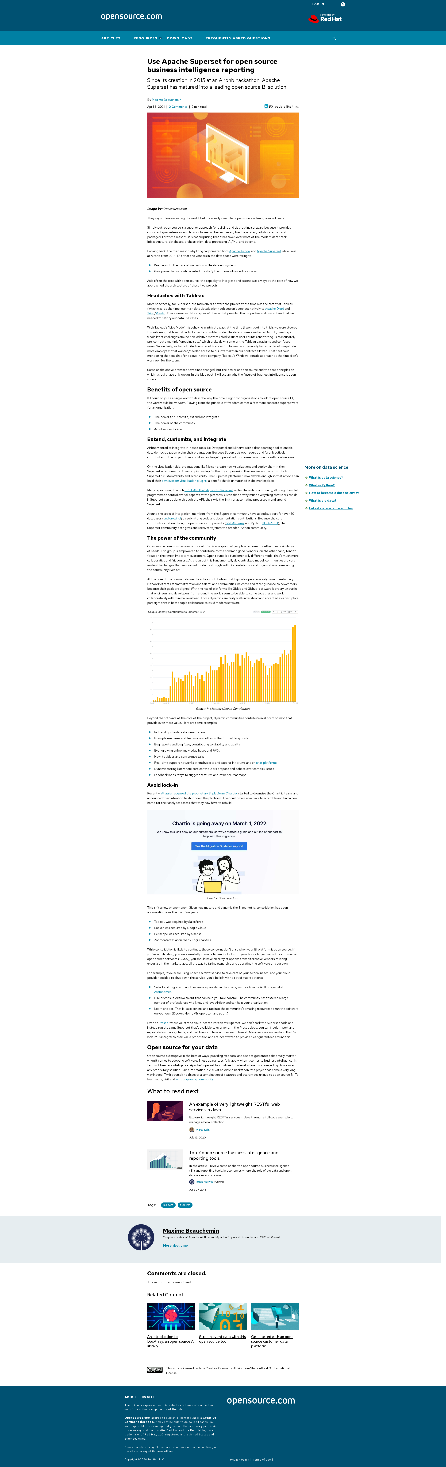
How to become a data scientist (334, 493)
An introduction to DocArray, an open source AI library (171, 1341)
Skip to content (272, 483)
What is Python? (322, 485)
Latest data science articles (331, 508)
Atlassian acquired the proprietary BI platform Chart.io (199, 793)
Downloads (180, 38)
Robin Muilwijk (204, 1182)
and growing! (172, 518)
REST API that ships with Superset (208, 490)
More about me (175, 1245)
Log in (318, 4)
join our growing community (194, 1079)
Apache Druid (274, 309)
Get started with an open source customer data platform (272, 1341)
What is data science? (326, 478)
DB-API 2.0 (270, 523)
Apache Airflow (239, 251)
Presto (160, 313)
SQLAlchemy (235, 523)
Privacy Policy (239, 1459)
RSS (343, 4)
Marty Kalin (203, 1130)
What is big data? (322, 501)
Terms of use (262, 1459)
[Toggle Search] (334, 38)
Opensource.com (138, 1418)
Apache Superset (269, 251)
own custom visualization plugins (184, 481)
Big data (168, 1205)
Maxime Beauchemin (166, 100)
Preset (163, 1023)
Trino (150, 313)
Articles (111, 38)
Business (185, 1205)
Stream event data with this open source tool (222, 1339)
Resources (145, 38)
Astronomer (162, 992)
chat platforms (266, 763)
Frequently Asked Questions (238, 38)
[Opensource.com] (131, 17)
